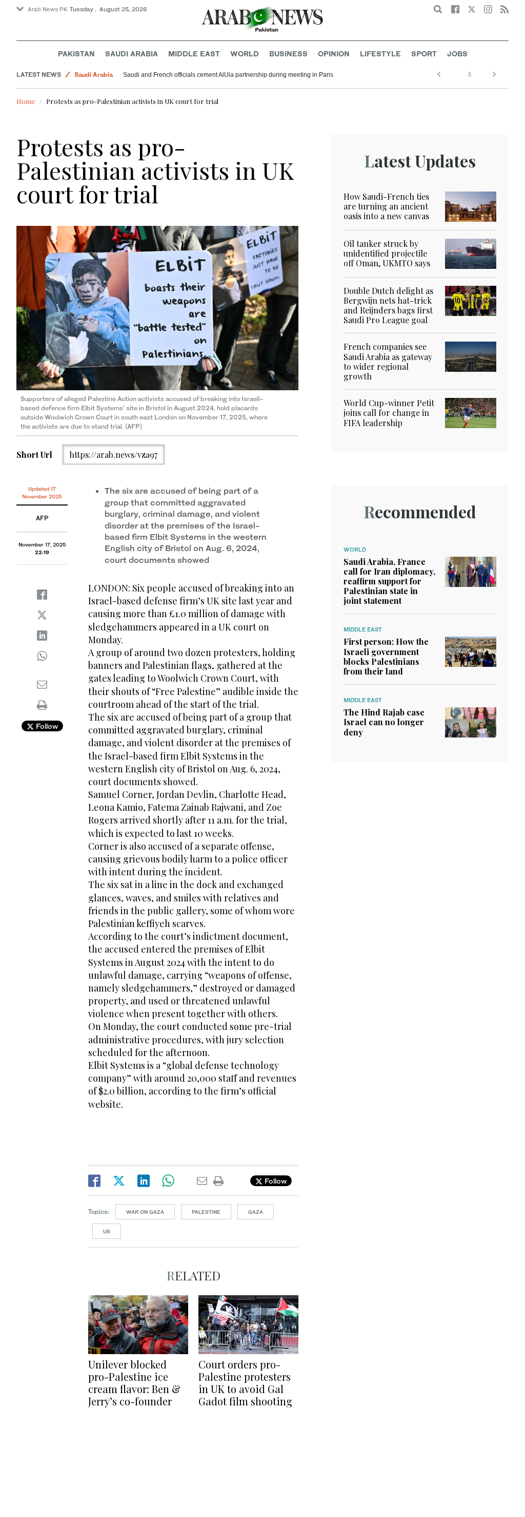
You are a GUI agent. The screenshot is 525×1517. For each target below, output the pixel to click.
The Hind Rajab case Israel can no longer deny (384, 722)
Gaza (255, 1212)
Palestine (206, 1212)
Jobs (457, 53)
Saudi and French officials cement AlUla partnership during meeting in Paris (228, 74)
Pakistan (76, 53)
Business (288, 53)
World (244, 53)
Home (25, 101)
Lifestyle (380, 53)
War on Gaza (145, 1212)
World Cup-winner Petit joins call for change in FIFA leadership (389, 412)
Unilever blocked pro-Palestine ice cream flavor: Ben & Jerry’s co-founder (134, 1382)
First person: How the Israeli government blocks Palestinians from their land (386, 656)
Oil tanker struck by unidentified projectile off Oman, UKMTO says (387, 253)
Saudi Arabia (131, 53)
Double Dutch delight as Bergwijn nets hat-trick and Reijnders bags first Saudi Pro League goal (388, 305)
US (106, 1231)
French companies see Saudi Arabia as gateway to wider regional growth (388, 361)
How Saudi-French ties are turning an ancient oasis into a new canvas (386, 206)
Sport (424, 53)
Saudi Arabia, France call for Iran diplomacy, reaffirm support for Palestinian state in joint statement (389, 581)
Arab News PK (48, 9)
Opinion (334, 53)
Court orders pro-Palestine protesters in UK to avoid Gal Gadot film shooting (245, 1382)
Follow (46, 726)
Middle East (194, 53)
